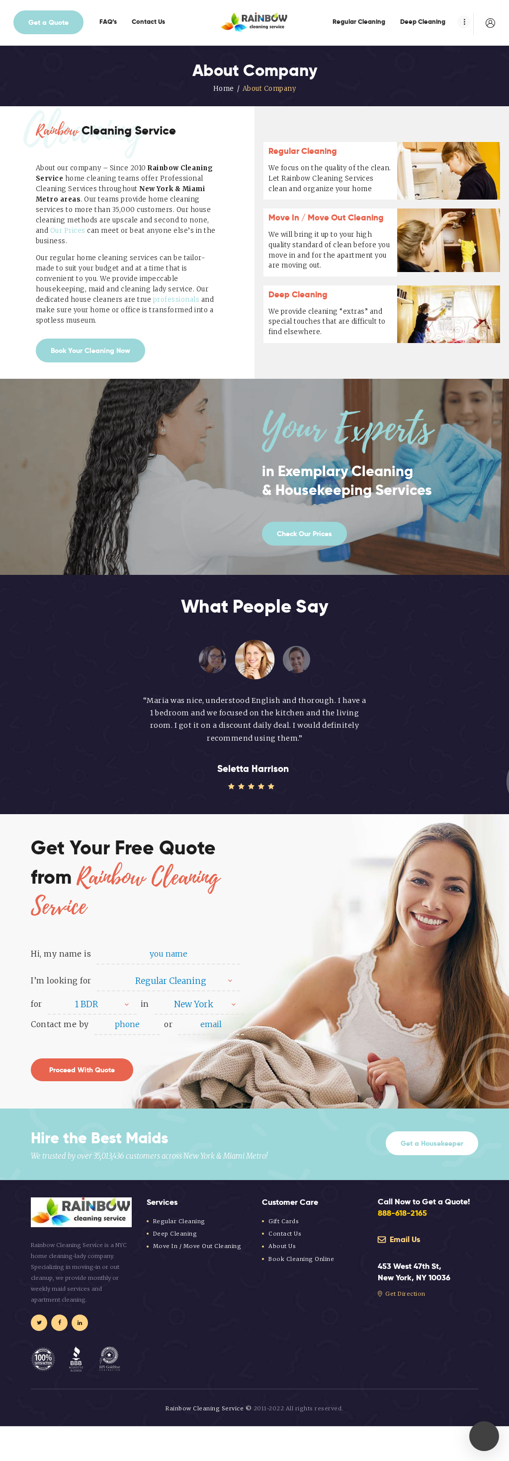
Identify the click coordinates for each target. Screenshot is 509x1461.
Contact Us (284, 1233)
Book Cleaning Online (301, 1258)
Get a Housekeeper (432, 1143)
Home (223, 88)
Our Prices (67, 230)
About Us (282, 1246)
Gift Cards (283, 1221)
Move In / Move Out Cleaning (326, 217)
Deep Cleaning (298, 294)
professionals (176, 299)
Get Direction (404, 1293)
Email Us (404, 1239)
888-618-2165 (402, 1213)
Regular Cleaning (302, 150)
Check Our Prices (304, 533)
